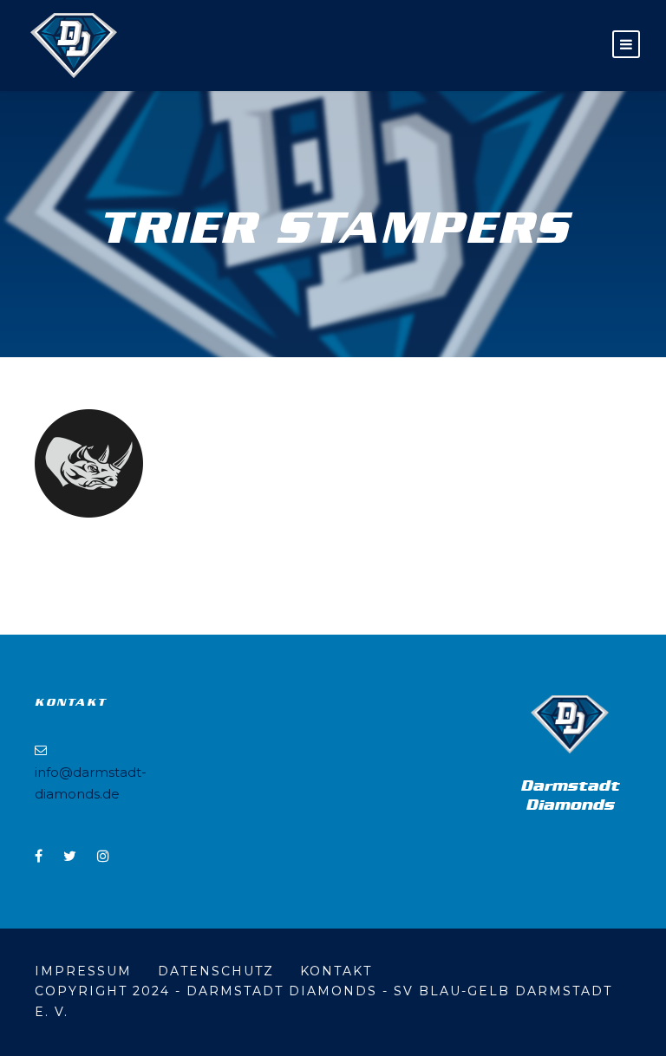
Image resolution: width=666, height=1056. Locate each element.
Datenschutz (216, 971)
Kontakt (336, 971)
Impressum (83, 971)
